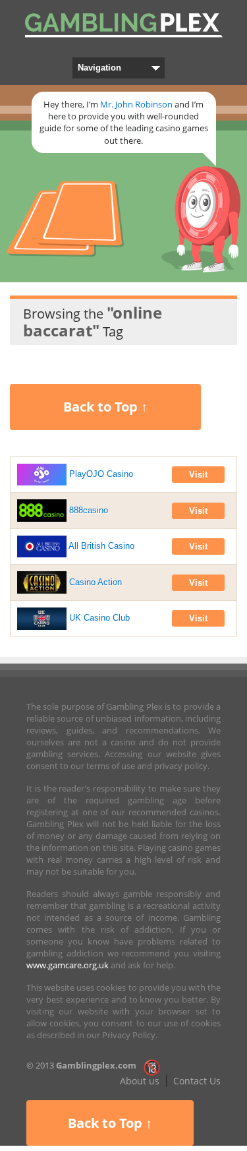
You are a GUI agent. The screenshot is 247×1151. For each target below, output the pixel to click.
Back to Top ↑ (105, 407)
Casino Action (94, 582)
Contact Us (197, 1080)
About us (139, 1080)
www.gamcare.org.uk (67, 965)
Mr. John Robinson (136, 104)
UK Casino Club (98, 618)
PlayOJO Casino (100, 474)
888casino (87, 510)
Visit (198, 475)
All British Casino (100, 546)
